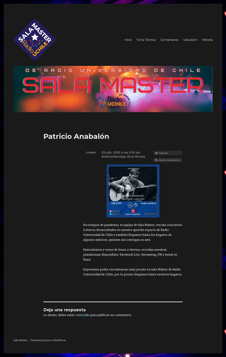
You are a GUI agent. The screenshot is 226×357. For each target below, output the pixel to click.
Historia (207, 40)
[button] (167, 160)
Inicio (128, 40)
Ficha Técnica (146, 40)
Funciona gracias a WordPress (48, 340)
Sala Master (20, 340)
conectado (82, 315)
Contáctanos (169, 40)
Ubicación (190, 40)
